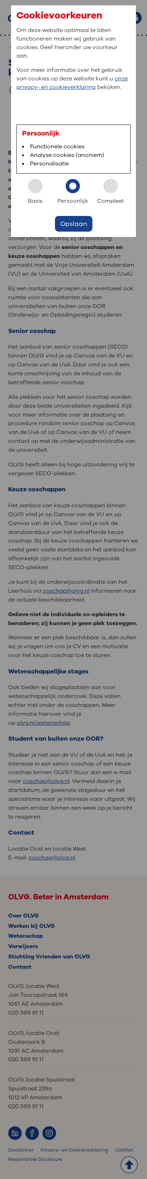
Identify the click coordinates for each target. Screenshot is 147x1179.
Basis (35, 201)
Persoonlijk (72, 201)
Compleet (110, 201)
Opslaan (73, 224)
